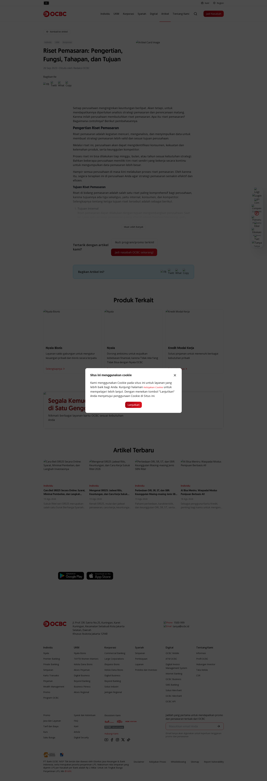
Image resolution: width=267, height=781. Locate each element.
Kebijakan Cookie (153, 387)
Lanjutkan (133, 405)
